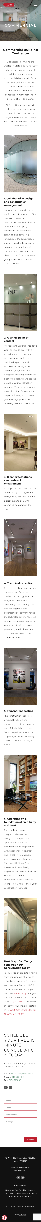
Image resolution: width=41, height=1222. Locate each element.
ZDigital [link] (23, 1215)
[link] (4, 1217)
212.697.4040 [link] (18, 1077)
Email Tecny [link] (20, 993)
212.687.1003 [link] (15, 1080)
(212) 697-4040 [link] (17, 1001)
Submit (30, 1139)
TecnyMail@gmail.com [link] (22, 1074)
